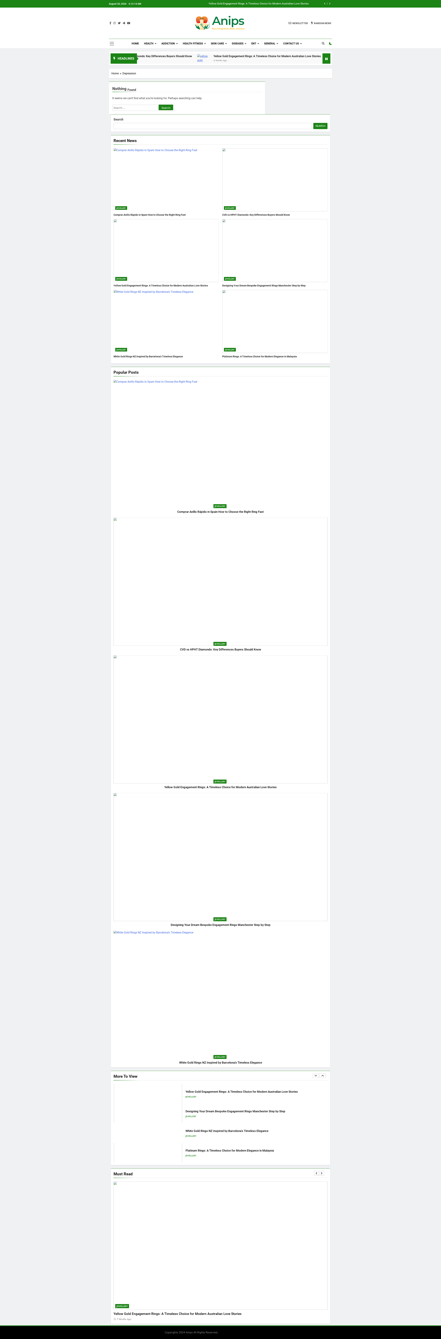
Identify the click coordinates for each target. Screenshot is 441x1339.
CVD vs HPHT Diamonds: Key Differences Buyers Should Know (256, 214)
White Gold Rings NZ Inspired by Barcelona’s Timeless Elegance (148, 356)
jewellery (121, 208)
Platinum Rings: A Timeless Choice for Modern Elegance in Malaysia (259, 356)
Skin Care (217, 43)
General (269, 43)
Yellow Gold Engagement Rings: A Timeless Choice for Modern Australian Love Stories (216, 56)
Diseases (237, 43)
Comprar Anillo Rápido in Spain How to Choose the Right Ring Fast (150, 214)
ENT (253, 43)
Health (148, 43)
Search (118, 119)
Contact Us (291, 43)
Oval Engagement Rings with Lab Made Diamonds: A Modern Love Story (232, 1150)
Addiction (168, 43)
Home (135, 43)
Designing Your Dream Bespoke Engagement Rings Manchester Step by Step (265, 3)
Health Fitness (193, 43)
